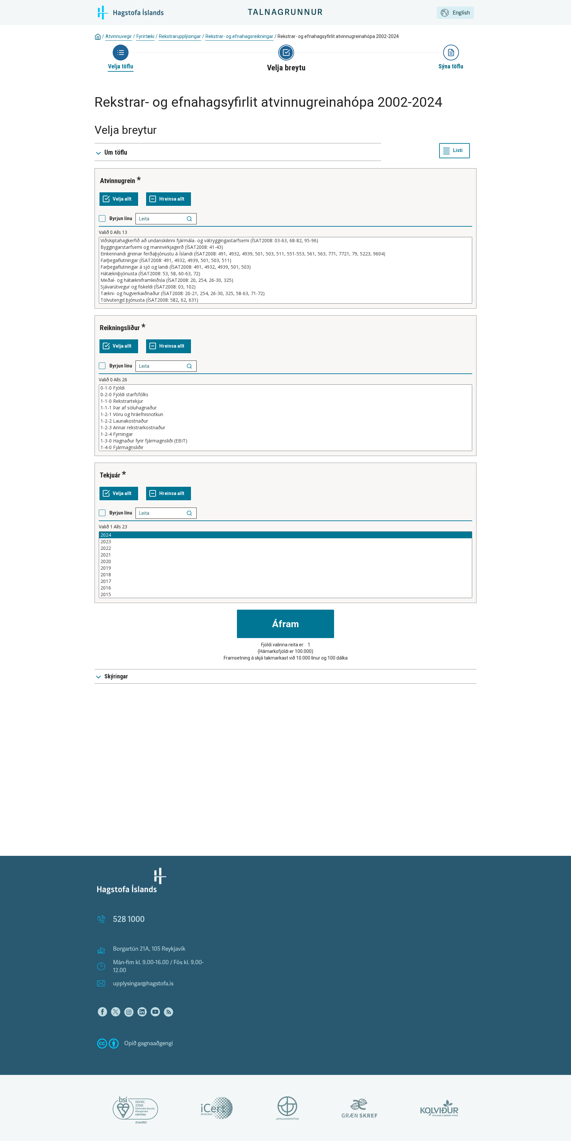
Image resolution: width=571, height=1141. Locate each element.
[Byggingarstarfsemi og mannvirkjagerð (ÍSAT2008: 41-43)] (285, 247)
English (461, 13)
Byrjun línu (120, 218)
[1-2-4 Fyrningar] (285, 434)
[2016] (285, 588)
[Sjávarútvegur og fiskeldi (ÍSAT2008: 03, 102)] (285, 287)
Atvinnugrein (117, 181)
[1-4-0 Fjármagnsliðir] (285, 447)
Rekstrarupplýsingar (180, 36)
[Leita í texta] (189, 218)
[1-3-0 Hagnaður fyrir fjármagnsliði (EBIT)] (285, 440)
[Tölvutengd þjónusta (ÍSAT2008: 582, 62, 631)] (285, 300)
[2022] (285, 548)
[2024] (285, 535)
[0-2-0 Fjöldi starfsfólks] (285, 394)
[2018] (285, 574)
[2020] (285, 561)
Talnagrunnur (286, 12)
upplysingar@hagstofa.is (143, 983)
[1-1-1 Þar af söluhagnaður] (285, 407)
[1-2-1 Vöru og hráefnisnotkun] (285, 414)
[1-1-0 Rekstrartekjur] (285, 401)
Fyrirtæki (145, 36)
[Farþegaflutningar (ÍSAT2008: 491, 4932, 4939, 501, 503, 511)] (285, 260)
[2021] (285, 554)
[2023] (285, 541)
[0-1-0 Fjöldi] (285, 388)
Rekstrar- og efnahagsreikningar (239, 36)
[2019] (285, 568)
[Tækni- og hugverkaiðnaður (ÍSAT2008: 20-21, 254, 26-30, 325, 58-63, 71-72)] (285, 293)
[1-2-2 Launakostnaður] (285, 421)
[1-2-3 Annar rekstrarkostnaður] (285, 427)
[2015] (285, 594)
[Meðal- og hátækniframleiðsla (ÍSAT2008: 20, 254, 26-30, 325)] (285, 280)
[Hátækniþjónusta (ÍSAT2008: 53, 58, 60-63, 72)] (285, 273)
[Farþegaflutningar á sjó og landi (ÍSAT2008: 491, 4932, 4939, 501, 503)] (285, 267)
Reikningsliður (120, 328)
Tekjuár (110, 475)
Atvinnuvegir (118, 36)
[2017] (285, 581)
